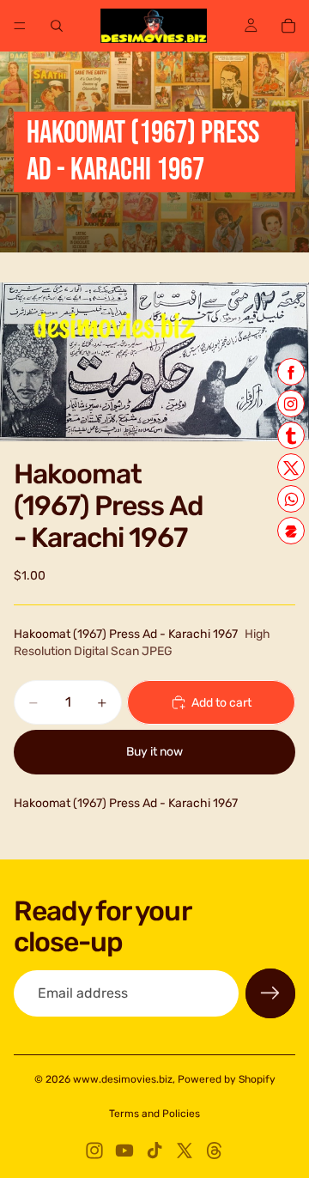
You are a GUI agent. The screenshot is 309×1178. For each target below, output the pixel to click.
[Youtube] (124, 1150)
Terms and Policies (154, 1114)
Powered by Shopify (227, 1079)
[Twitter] (184, 1150)
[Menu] (19, 26)
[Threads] (214, 1150)
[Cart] (288, 26)
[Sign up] (270, 993)
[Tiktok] (154, 1150)
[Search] (57, 26)
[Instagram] (94, 1150)
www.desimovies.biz (123, 1079)
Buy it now (154, 751)
